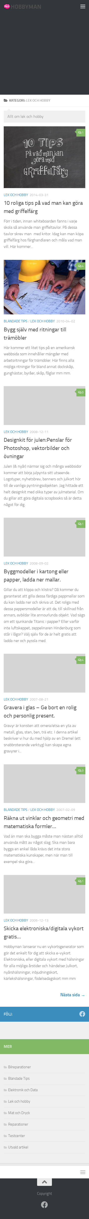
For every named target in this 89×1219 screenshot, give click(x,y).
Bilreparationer (19, 1067)
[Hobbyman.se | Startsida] (28, 6)
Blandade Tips (15, 321)
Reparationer (18, 1124)
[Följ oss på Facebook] (82, 1014)
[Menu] (83, 6)
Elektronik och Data (23, 1090)
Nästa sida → (72, 995)
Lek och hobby (16, 195)
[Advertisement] (44, 47)
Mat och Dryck (19, 1113)
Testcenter (16, 1136)
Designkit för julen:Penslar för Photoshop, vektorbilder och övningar (38, 448)
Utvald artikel (18, 1147)
